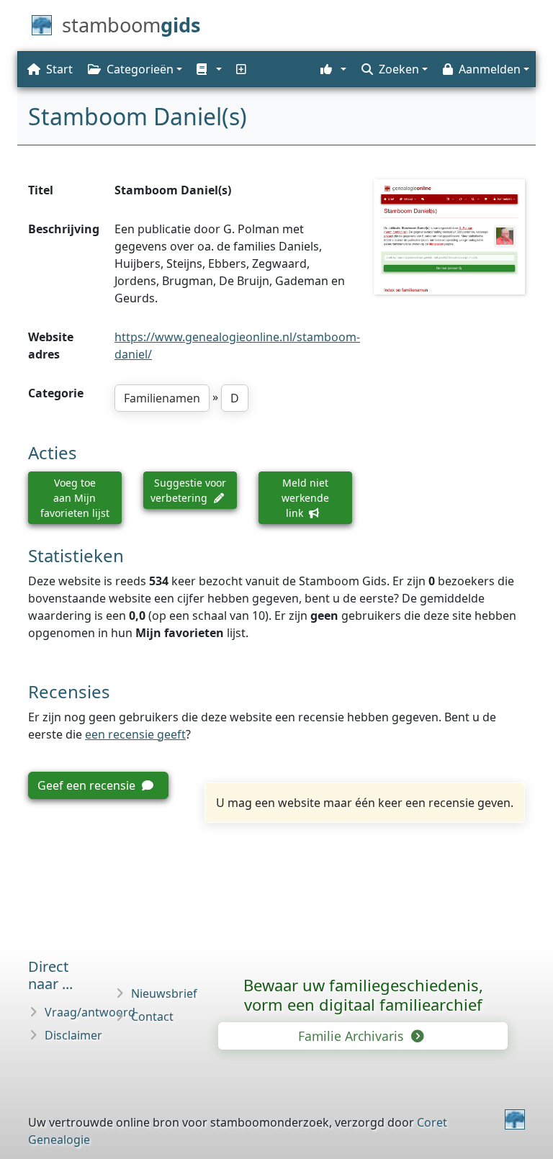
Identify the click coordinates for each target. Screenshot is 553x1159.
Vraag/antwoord (90, 1012)
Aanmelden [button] (490, 69)
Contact (152, 1016)
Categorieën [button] (140, 69)
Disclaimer (73, 1035)
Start (59, 69)
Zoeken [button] (399, 69)
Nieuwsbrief (164, 993)
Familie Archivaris (352, 1036)
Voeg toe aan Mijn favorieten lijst (74, 498)
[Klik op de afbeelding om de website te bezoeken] (449, 236)
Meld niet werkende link (305, 498)
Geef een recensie (87, 785)
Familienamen (162, 398)
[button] (208, 69)
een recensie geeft (135, 734)
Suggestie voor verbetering (188, 490)
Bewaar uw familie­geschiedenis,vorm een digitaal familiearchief (363, 994)
